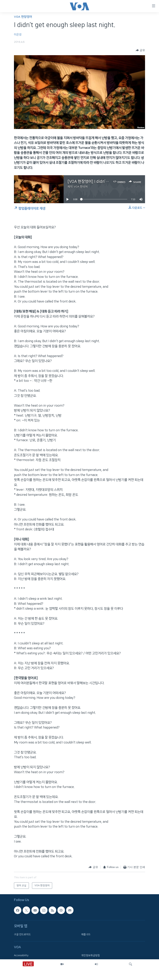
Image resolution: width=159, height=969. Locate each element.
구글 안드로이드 (22, 934)
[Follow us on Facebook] (17, 910)
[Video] (62, 964)
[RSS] (52, 910)
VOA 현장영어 (23, 16)
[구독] (69, 910)
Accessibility (21, 955)
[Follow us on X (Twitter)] (26, 910)
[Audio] (96, 964)
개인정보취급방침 (90, 955)
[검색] (130, 964)
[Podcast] (61, 910)
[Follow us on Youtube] (35, 910)
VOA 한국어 (81, 186)
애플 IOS (85, 934)
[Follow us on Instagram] (43, 910)
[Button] (140, 50)
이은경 (18, 34)
